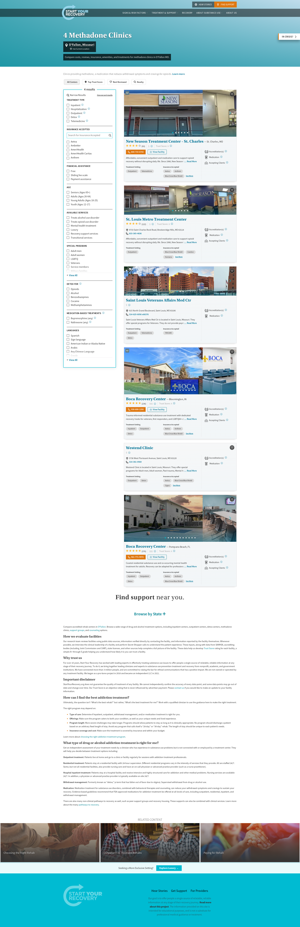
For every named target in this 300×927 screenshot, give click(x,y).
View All (73, 275)
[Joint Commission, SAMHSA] (226, 310)
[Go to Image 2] (175, 132)
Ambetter (76, 145)
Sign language (78, 339)
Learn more (178, 74)
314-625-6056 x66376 (139, 314)
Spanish (75, 335)
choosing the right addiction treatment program (103, 736)
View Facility (159, 151)
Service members (80, 267)
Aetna (74, 141)
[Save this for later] (231, 94)
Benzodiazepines (80, 297)
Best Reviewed (120, 82)
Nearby (140, 82)
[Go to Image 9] (189, 390)
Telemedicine (78, 121)
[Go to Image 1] (172, 132)
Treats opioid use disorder (84, 221)
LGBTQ (74, 259)
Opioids (75, 289)
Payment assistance (81, 179)
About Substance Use (208, 12)
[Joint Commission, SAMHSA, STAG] (226, 409)
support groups (77, 630)
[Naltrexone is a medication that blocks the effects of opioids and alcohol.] (90, 322)
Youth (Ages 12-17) (80, 204)
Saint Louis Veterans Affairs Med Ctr (158, 300)
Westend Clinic (139, 447)
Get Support (179, 891)
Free (73, 171)
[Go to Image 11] (195, 390)
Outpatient (76, 113)
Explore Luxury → (169, 868)
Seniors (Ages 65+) (80, 192)
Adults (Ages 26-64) (81, 196)
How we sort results (104, 95)
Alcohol (75, 293)
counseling (94, 630)
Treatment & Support (164, 12)
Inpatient (75, 105)
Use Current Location (81, 49)
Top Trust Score (95, 82)
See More (189, 176)
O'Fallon (102, 626)
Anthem (75, 157)
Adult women (78, 255)
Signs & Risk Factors (134, 12)
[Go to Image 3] (178, 132)
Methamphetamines (81, 305)
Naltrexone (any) (79, 322)
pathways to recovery (89, 804)
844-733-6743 (137, 151)
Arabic (74, 347)
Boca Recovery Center (146, 398)
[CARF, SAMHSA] (226, 151)
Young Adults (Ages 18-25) (84, 200)
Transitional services (81, 237)
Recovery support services (84, 233)
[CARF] (226, 457)
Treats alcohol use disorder (85, 217)
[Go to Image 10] (192, 390)
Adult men (76, 251)
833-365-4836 (135, 233)
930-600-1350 (137, 409)
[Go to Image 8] (186, 390)
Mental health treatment (83, 225)
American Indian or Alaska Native (88, 343)
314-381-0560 (135, 461)
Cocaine (75, 301)
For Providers (199, 891)
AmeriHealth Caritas (81, 153)
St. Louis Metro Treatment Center (156, 219)
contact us (179, 687)
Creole (74, 355)
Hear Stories (205, 4)
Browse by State (148, 613)
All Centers (72, 82)
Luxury (74, 229)
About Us (231, 12)
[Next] (230, 113)
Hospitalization (79, 109)
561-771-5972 (137, 557)
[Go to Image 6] (187, 132)
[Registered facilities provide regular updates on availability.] (227, 162)
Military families (79, 271)
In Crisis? (287, 36)
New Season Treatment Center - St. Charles (164, 141)
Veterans (75, 263)
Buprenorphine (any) (82, 318)
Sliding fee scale (79, 175)
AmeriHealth (77, 149)
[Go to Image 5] (184, 132)
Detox (74, 117)
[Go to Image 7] (183, 390)
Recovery (187, 12)
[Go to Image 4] (181, 132)
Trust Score (209, 648)
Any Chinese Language (82, 351)
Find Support (227, 4)
